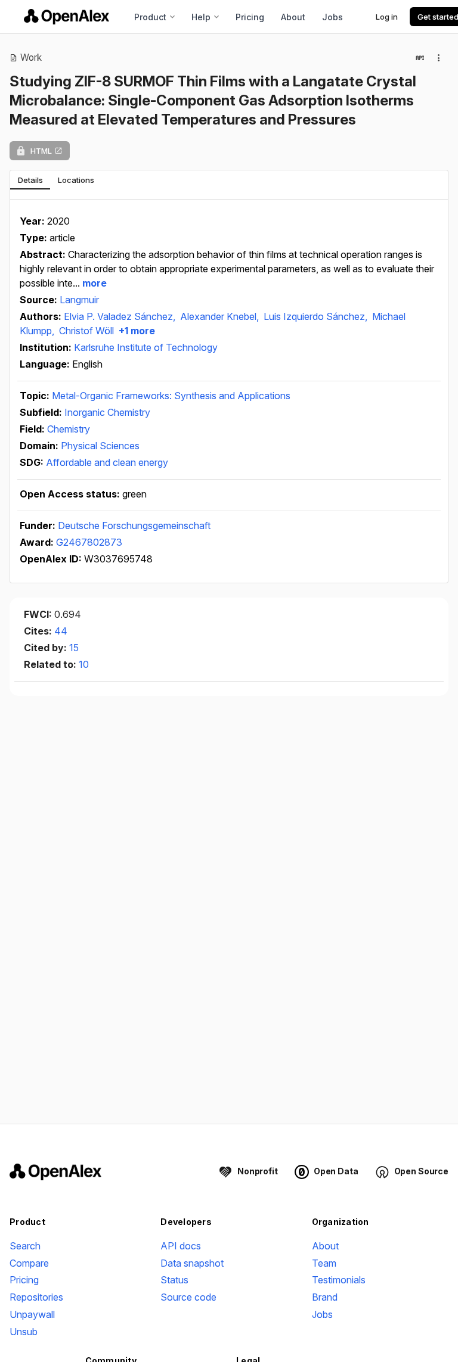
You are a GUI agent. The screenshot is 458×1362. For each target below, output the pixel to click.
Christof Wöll (86, 331)
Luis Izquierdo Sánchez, (317, 316)
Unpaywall (32, 1314)
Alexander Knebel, (220, 316)
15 (74, 648)
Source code (188, 1297)
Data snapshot (192, 1263)
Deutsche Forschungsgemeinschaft (134, 525)
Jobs (332, 17)
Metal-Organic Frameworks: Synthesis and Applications (171, 396)
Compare (29, 1263)
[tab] (30, 179)
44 (60, 631)
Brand (325, 1297)
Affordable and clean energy (107, 462)
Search (25, 1246)
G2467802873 (89, 542)
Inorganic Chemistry (107, 412)
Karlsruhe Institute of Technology (146, 347)
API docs (180, 1246)
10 (84, 664)
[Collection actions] (438, 57)
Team (324, 1263)
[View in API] (419, 57)
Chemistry (68, 429)
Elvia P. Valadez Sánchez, (121, 316)
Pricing (250, 17)
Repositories (36, 1297)
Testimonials (339, 1280)
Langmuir (79, 300)
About (293, 17)
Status (174, 1280)
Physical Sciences (100, 446)
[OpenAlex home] (66, 16)
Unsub (24, 1332)
